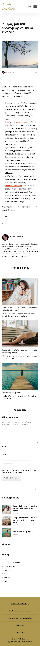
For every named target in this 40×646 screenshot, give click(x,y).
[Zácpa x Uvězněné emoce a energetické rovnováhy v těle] (20, 333)
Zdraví (6, 581)
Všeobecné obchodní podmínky (20, 611)
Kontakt (20, 632)
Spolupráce (20, 625)
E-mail (4, 455)
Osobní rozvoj (9, 574)
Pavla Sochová (8, 6)
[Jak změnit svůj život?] (20, 376)
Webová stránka (7, 463)
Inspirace (7, 570)
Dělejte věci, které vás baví (16, 122)
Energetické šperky (10, 566)
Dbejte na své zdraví (13, 185)
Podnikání (7, 578)
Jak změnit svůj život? (12, 392)
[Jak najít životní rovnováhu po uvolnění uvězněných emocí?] (20, 291)
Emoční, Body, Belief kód (13, 562)
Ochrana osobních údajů (20, 604)
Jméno (4, 446)
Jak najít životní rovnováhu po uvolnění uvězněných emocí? (19, 309)
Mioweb (29, 641)
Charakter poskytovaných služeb (20, 618)
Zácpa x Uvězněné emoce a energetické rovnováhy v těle (19, 351)
